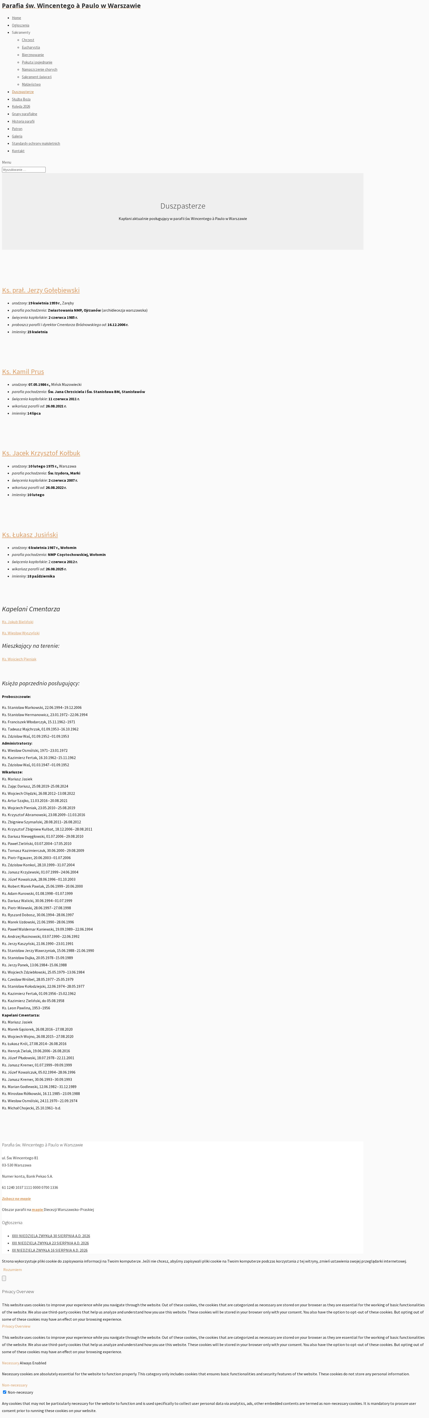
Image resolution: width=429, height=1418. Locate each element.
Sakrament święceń (37, 76)
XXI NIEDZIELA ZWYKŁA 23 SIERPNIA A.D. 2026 (50, 1242)
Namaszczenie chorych (39, 69)
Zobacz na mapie (16, 1198)
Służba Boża (21, 99)
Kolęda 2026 (21, 106)
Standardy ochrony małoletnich (36, 143)
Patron (17, 128)
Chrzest (28, 39)
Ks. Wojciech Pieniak (19, 658)
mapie (38, 1209)
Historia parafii (23, 121)
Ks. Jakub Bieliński (17, 621)
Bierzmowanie (33, 54)
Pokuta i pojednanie (37, 62)
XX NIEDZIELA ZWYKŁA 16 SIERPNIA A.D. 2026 (50, 1250)
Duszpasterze (23, 91)
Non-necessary (20, 1392)
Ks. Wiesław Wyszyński (20, 632)
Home (16, 17)
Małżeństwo (31, 84)
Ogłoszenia (20, 25)
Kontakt (18, 150)
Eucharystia (31, 47)
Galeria (17, 136)
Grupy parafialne (24, 113)
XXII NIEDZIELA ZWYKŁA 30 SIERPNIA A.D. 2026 (51, 1235)
